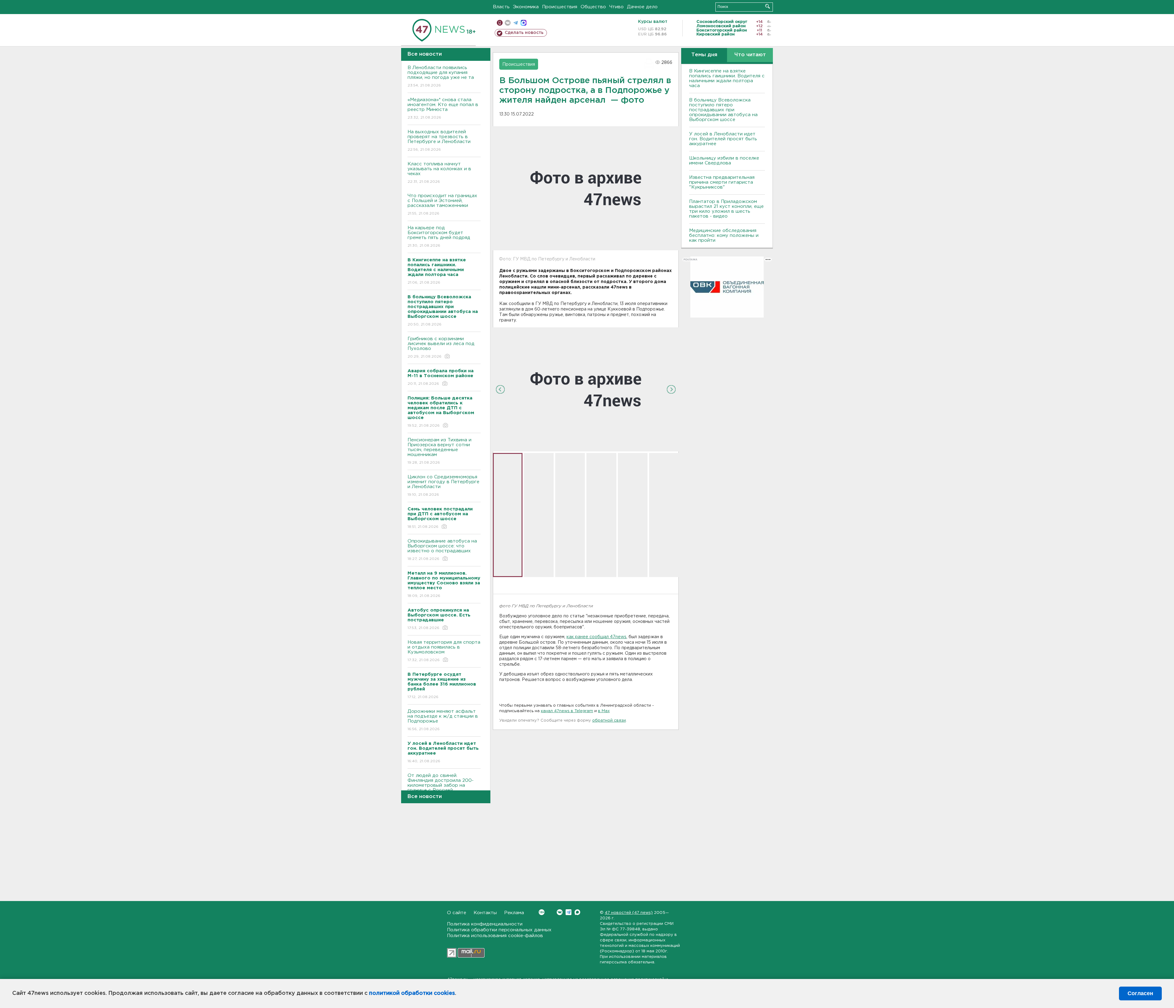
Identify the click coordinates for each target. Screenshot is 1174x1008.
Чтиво (616, 7)
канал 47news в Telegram (567, 711)
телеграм (516, 23)
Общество (593, 7)
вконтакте (508, 23)
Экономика (526, 7)
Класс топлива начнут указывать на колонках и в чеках (439, 172)
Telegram (568, 912)
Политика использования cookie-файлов (495, 936)
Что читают (750, 55)
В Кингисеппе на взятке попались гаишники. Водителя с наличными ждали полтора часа (727, 78)
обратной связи (609, 720)
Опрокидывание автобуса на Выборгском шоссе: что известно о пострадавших (442, 550)
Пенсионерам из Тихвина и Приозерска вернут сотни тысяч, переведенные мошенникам (439, 451)
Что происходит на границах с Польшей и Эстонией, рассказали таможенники (442, 204)
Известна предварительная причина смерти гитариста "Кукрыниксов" (722, 182)
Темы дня (704, 55)
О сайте (456, 913)
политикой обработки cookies (412, 993)
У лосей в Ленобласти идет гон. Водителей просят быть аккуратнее (723, 139)
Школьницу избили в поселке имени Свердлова (724, 160)
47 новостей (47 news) (629, 912)
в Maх (604, 711)
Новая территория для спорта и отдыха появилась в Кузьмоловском (444, 651)
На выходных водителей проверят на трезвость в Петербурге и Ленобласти (439, 140)
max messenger (523, 23)
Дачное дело (642, 7)
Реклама (514, 913)
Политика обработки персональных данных (499, 930)
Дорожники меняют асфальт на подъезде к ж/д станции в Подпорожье (443, 720)
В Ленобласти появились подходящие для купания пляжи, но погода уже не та (441, 76)
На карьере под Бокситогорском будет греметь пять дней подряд (439, 236)
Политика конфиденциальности (484, 924)
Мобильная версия (500, 23)
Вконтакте (560, 912)
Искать (767, 6)
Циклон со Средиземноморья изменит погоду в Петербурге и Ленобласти (443, 485)
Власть (501, 7)
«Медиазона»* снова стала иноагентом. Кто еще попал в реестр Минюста (443, 108)
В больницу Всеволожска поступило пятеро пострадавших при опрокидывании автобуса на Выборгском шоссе (723, 110)
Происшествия (559, 7)
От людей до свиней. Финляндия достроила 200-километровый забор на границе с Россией (441, 787)
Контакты (485, 913)
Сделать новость (524, 33)
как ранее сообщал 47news (596, 637)
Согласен (1140, 993)
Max (577, 912)
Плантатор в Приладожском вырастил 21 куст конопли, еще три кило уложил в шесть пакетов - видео (726, 209)
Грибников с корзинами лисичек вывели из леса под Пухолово (441, 347)
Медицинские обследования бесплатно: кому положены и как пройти (724, 235)
